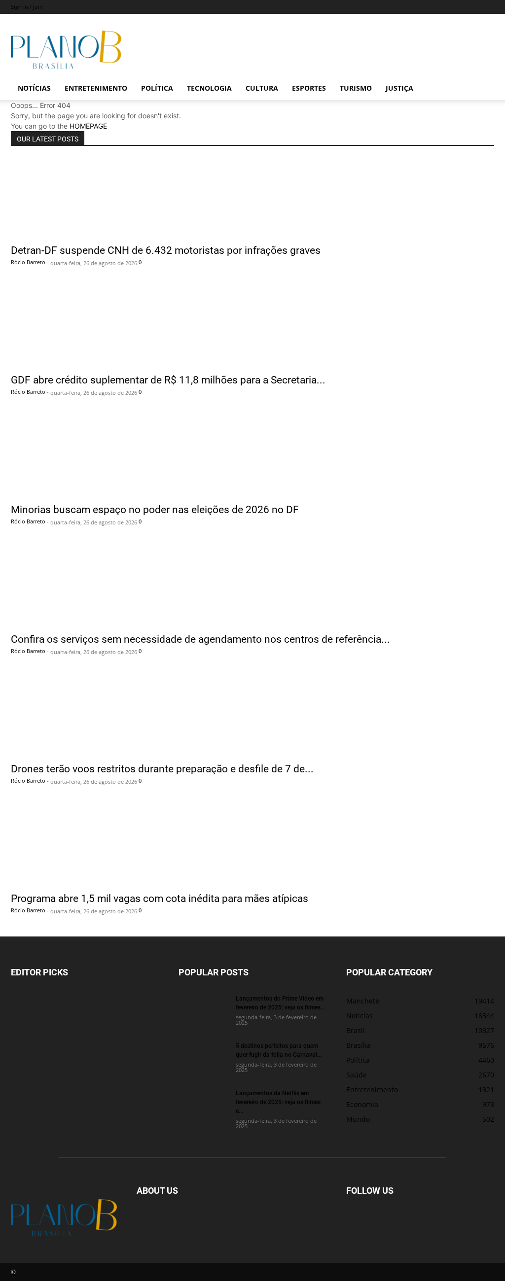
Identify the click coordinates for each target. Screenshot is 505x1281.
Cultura (262, 88)
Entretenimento (96, 88)
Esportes (309, 88)
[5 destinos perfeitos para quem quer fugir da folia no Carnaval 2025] (203, 1058)
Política (157, 88)
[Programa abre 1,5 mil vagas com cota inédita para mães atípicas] (252, 846)
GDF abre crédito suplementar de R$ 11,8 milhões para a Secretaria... (168, 379)
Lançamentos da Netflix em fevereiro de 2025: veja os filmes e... (278, 1101)
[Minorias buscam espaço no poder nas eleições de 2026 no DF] (252, 457)
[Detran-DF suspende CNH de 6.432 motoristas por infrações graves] (252, 198)
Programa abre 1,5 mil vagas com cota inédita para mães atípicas (159, 898)
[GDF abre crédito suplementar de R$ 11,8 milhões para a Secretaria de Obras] (252, 327)
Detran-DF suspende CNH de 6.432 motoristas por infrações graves (166, 250)
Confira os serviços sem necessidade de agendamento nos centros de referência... (200, 639)
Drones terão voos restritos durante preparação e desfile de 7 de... (162, 768)
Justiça (399, 88)
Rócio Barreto (28, 262)
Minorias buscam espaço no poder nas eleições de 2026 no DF (155, 509)
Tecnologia (209, 88)
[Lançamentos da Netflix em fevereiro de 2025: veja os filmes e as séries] (203, 1105)
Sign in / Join (27, 6)
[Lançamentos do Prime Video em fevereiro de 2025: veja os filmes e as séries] (203, 1011)
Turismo (356, 88)
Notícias (34, 88)
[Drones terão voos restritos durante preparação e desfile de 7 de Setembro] (252, 716)
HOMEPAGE (88, 126)
